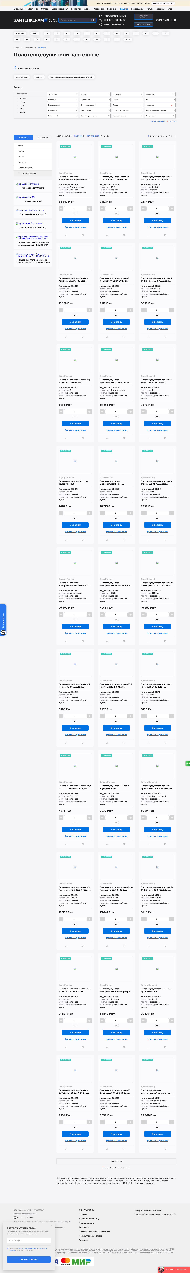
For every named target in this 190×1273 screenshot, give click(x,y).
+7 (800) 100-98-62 (114, 20)
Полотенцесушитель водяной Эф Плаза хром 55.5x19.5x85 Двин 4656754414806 (75, 888)
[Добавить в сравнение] (66, 235)
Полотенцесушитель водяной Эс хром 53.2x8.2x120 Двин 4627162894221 (75, 990)
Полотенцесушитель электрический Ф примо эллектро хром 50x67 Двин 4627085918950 (116, 381)
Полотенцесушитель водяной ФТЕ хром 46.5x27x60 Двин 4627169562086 (114, 178)
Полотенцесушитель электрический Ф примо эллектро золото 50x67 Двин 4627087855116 (157, 1091)
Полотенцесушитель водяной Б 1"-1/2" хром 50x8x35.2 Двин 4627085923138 (156, 279)
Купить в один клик (75, 227)
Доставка (33, 9)
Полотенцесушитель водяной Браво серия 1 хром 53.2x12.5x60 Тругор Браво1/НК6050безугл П (157, 787)
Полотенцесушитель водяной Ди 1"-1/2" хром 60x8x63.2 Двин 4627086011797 (157, 888)
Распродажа (137, 9)
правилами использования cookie (152, 1252)
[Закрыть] (52, 1225)
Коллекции (43, 137)
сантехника (21, 77)
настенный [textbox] (150, 105)
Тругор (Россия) (67, 477)
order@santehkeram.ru (114, 16)
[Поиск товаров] (92, 20)
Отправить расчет (143, 16)
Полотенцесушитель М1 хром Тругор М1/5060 (114, 787)
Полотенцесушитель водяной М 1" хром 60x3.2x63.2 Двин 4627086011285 (156, 482)
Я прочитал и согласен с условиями (28, 1249)
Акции (87, 9)
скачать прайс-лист (25, 1217)
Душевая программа (25, 168)
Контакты (76, 9)
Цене (106, 136)
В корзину (75, 220)
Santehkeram (29, 20)
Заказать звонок (143, 24)
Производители (86, 1223)
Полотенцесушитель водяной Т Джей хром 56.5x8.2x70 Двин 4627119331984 (115, 1091)
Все (34, 33)
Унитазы (21, 151)
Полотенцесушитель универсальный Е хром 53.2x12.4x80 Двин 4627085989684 (111, 482)
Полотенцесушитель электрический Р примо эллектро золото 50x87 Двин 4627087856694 (75, 178)
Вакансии (111, 9)
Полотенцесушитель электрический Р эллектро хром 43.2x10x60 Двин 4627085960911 (116, 990)
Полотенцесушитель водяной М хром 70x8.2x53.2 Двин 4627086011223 (156, 381)
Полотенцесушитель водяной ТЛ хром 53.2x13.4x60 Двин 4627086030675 (116, 685)
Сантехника (28, 47)
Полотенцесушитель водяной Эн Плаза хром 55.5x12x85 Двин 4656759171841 (157, 584)
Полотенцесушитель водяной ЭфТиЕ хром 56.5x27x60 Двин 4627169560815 (73, 1091)
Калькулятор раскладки (90, 1236)
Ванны (20, 145)
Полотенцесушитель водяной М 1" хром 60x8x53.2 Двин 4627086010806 (74, 685)
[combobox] (62, 94)
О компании (19, 9)
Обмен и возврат (60, 9)
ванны (39, 77)
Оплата (44, 9)
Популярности (93, 136)
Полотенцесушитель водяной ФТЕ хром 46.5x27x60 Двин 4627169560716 (114, 279)
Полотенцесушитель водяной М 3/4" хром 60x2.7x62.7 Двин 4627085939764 (156, 178)
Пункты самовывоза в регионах (94, 1231)
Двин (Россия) (66, 173)
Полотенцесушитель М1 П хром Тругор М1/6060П (156, 990)
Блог (170, 9)
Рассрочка (98, 9)
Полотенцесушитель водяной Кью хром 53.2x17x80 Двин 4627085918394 (73, 279)
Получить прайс (29, 1259)
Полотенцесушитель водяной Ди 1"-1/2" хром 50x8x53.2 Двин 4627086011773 (75, 787)
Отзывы (160, 9)
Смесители (22, 162)
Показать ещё (116, 1161)
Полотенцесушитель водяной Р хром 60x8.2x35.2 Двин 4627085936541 (156, 685)
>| (175, 136)
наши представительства (163, 3)
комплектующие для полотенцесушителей (71, 77)
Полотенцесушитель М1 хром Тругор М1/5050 (73, 482)
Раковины (21, 157)
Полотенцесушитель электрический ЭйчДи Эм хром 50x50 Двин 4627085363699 (115, 584)
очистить (172, 121)
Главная (16, 47)
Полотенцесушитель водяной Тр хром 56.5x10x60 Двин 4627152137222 (74, 381)
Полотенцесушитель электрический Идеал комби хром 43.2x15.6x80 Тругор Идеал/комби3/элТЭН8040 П (75, 584)
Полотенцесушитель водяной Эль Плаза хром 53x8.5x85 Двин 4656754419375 (116, 888)
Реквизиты (84, 1227)
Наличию (78, 136)
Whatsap (187, 763)
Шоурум (124, 9)
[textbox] (62, 94)
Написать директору (89, 1218)
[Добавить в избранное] (83, 235)
